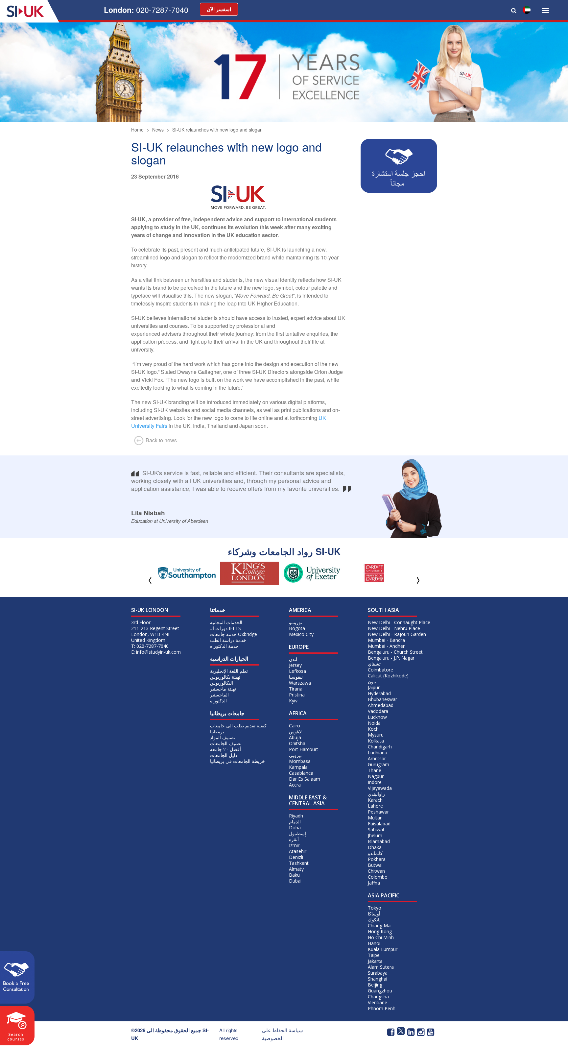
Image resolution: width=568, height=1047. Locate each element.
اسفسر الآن (219, 9)
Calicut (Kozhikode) (388, 675)
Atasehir (297, 851)
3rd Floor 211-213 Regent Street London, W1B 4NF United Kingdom (155, 631)
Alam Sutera (381, 967)
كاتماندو (375, 853)
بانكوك (374, 919)
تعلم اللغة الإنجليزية (229, 671)
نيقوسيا (296, 677)
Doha (295, 827)
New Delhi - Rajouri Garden (397, 634)
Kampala (298, 767)
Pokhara (377, 859)
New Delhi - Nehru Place (394, 628)
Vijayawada (380, 788)
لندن (293, 659)
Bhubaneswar (382, 699)
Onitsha (297, 743)
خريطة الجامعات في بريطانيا (237, 761)
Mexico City (301, 634)
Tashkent (299, 863)
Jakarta (375, 961)
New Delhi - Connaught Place (399, 622)
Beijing (375, 985)
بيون (372, 681)
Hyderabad (379, 693)
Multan (375, 818)
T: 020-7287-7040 (150, 646)
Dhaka (375, 847)
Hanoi (374, 943)
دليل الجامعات (223, 755)
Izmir (294, 845)
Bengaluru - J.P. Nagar (391, 658)
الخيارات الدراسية (229, 658)
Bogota (297, 628)
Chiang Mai (379, 925)
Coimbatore (380, 670)
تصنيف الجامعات (226, 743)
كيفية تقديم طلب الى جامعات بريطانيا (238, 728)
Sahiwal (376, 829)
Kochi (374, 729)
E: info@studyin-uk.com (156, 652)
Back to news (160, 440)
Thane (374, 770)
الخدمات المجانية (226, 622)
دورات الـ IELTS (225, 628)
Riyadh (296, 816)
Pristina (297, 695)
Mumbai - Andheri (387, 646)
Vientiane (377, 1002)
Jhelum (375, 835)
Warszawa (300, 683)
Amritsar (377, 758)
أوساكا (374, 914)
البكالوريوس (221, 683)
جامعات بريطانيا (227, 713)
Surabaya (378, 973)
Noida (374, 723)
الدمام (295, 821)
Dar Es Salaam (304, 779)
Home (137, 129)
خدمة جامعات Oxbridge (233, 634)
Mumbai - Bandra (386, 640)
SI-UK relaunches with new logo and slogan (217, 129)
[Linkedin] (410, 1031)
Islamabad (379, 841)
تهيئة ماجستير (223, 689)
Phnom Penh (381, 1008)
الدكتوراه (218, 700)
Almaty (296, 869)
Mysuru (376, 735)
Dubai (295, 881)
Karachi (376, 800)
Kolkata (376, 741)
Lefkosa (297, 671)
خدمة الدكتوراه (224, 646)
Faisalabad (379, 823)
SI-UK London (149, 610)
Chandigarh (380, 746)
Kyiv (293, 700)
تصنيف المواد (222, 737)
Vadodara (378, 711)
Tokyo (374, 908)
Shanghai (377, 979)
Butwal (375, 865)
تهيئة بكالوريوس (225, 677)
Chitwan (376, 871)
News (158, 129)
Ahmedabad (380, 705)
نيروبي (295, 755)
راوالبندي (376, 794)
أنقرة (294, 839)
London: (146, 10)
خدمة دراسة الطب (228, 640)
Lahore (375, 806)
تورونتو (295, 622)
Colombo (378, 877)
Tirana (295, 689)
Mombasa (300, 761)
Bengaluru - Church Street (395, 652)
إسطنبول (297, 833)
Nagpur (376, 776)
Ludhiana (377, 752)
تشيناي (374, 664)
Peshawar (378, 812)
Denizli (296, 857)
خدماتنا (217, 610)
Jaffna (374, 883)
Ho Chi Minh (381, 937)
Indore (375, 782)
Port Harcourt (303, 749)
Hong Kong (380, 931)
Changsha (378, 996)
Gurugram (378, 764)
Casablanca (301, 773)
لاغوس (295, 731)
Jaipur (374, 687)
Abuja (295, 737)
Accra (295, 785)
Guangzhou (380, 990)
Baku (294, 875)
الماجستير (219, 695)
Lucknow (377, 717)
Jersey (295, 665)
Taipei (374, 955)
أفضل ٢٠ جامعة (225, 749)
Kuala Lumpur (382, 949)
